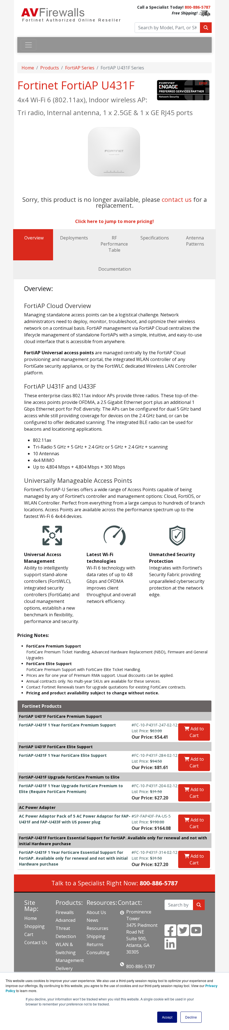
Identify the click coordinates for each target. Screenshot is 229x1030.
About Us (96, 912)
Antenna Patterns (195, 241)
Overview (34, 238)
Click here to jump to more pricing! (114, 221)
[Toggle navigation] (28, 44)
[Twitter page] (183, 933)
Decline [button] (191, 1017)
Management (70, 960)
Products (49, 68)
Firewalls (65, 912)
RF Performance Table (114, 244)
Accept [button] (167, 1017)
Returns (95, 944)
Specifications (154, 238)
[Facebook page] (170, 933)
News (92, 920)
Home (28, 68)
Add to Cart (196, 732)
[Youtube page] (196, 933)
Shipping (96, 936)
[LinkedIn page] (170, 947)
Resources (97, 928)
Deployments (74, 238)
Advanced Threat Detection (66, 928)
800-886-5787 (197, 7)
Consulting (98, 952)
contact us (177, 199)
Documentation (114, 269)
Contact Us (35, 942)
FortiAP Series (79, 68)
